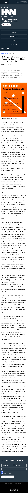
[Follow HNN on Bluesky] (8, 48)
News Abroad (4, 53)
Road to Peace (14, 72)
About (14, 40)
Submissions (14, 44)
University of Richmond (21, 2)
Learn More (19, 477)
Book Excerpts (14, 36)
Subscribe (6, 25)
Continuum (6, 471)
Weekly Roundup (8, 473)
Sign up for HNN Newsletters (14, 485)
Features (14, 32)
